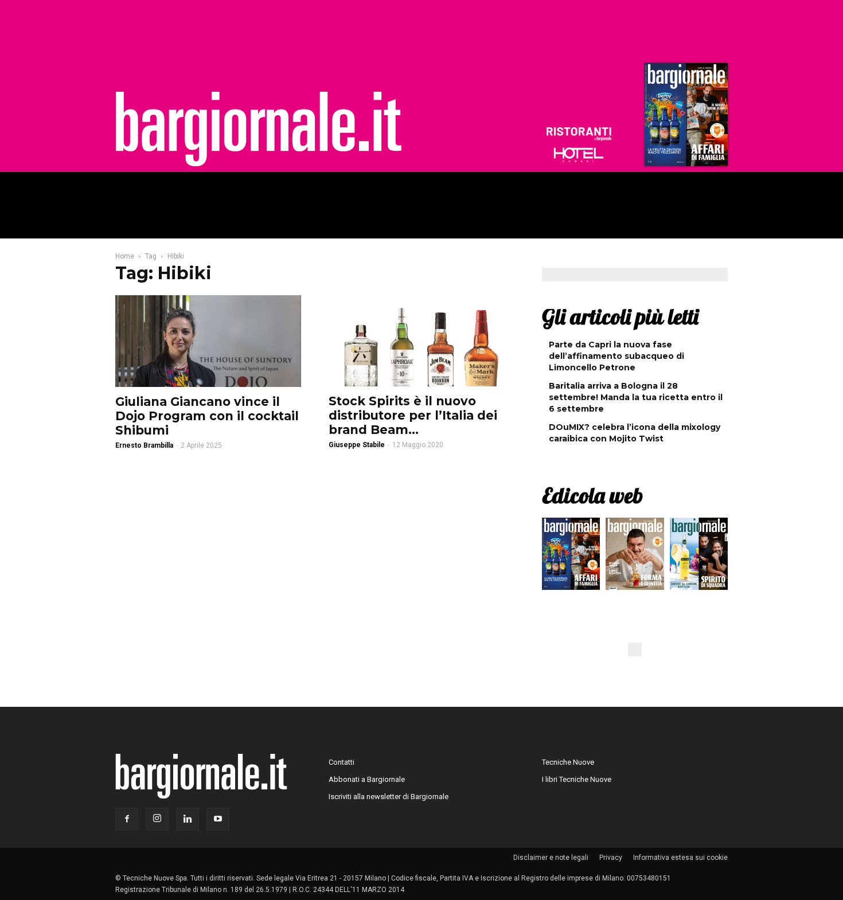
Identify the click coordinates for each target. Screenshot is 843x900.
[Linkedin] (187, 819)
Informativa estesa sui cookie (680, 858)
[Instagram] (157, 819)
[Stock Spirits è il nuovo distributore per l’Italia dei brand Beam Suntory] (421, 340)
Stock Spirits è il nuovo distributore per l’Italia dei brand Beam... (413, 415)
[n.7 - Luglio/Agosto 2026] (685, 117)
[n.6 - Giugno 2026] (635, 557)
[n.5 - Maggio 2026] (699, 557)
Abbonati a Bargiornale (367, 779)
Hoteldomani (578, 155)
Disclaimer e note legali (550, 858)
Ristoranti (578, 134)
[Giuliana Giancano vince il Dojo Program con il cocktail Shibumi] (208, 341)
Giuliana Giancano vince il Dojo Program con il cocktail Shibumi (207, 415)
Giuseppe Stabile (357, 445)
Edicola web (592, 495)
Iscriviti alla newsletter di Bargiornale (388, 796)
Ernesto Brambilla (144, 445)
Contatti (341, 762)
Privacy (610, 858)
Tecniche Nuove (568, 762)
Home (124, 256)
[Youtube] (217, 819)
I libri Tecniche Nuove (576, 779)
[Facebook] (126, 819)
